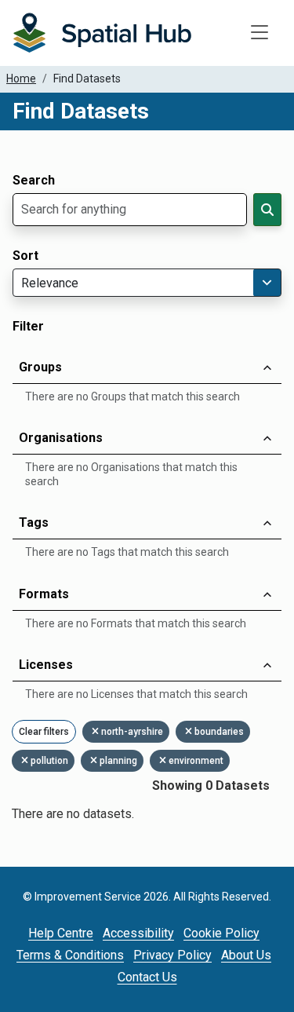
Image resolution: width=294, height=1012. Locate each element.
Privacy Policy (172, 955)
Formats (44, 593)
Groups (40, 367)
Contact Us (147, 977)
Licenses (46, 664)
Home (21, 78)
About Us (246, 955)
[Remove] (96, 731)
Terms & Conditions (70, 955)
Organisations (61, 437)
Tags (34, 522)
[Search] (267, 209)
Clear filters (44, 731)
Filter (28, 326)
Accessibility (138, 933)
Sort (25, 256)
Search (34, 180)
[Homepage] (102, 33)
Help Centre (60, 933)
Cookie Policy (221, 933)
